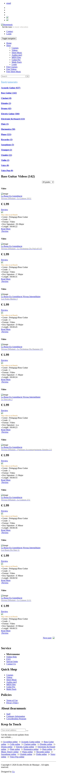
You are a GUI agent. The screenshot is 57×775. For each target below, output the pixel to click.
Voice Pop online (17, 757)
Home (9, 43)
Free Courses (11, 67)
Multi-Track (17, 62)
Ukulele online (26, 754)
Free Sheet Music (13, 71)
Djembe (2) (6, 103)
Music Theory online (10, 752)
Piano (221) (6, 134)
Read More (5, 229)
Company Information (15, 716)
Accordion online (10, 742)
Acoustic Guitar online (30, 742)
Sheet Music (17, 52)
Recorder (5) (6, 139)
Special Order (12, 661)
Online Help (11, 657)
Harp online (47, 749)
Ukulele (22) (6, 155)
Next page (47, 638)
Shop (8, 45)
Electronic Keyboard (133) (13, 119)
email (8, 3)
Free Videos (11, 69)
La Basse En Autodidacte (16, 197)
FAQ (8, 659)
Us (13, 772)
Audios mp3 (17, 55)
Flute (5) (5, 124)
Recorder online (43, 752)
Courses (15, 48)
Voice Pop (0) (7, 170)
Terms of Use (12, 700)
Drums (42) (6, 108)
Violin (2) (5, 160)
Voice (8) (5, 165)
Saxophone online (8, 754)
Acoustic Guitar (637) (10, 88)
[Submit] (27, 730)
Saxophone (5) (7, 145)
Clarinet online (30, 744)
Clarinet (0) (6, 98)
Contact (9, 31)
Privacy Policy (12, 703)
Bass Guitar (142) (9, 93)
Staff (8, 714)
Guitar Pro (16, 60)
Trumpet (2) (6, 150)
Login (8, 34)
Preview (4, 210)
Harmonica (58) (8, 129)
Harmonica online (31, 749)
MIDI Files (16, 57)
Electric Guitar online (25, 747)
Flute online (15, 749)
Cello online (15, 744)
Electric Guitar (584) (10, 114)
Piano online (27, 752)
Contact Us (11, 664)
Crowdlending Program (16, 719)
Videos (14, 50)
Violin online (41, 754)
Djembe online (46, 744)
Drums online (6, 747)
